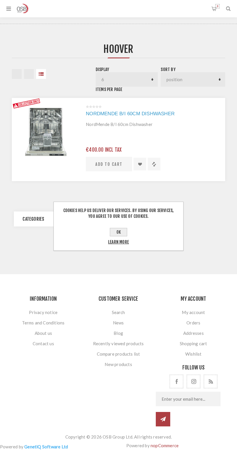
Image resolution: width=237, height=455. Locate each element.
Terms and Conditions (43, 322)
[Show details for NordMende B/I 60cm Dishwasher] (46, 132)
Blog (118, 333)
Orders (193, 322)
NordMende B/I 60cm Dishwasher (130, 113)
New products (118, 364)
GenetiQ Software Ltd (46, 446)
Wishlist (193, 353)
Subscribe (163, 419)
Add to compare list (154, 164)
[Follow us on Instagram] (193, 381)
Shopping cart (217, 6)
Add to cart (109, 164)
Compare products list (118, 353)
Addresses (193, 333)
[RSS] (210, 381)
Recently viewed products (118, 343)
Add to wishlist (140, 164)
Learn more (118, 242)
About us (43, 333)
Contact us (43, 343)
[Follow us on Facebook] (176, 381)
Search (118, 312)
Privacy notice (43, 312)
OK (118, 232)
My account (193, 312)
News (118, 322)
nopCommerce (165, 445)
